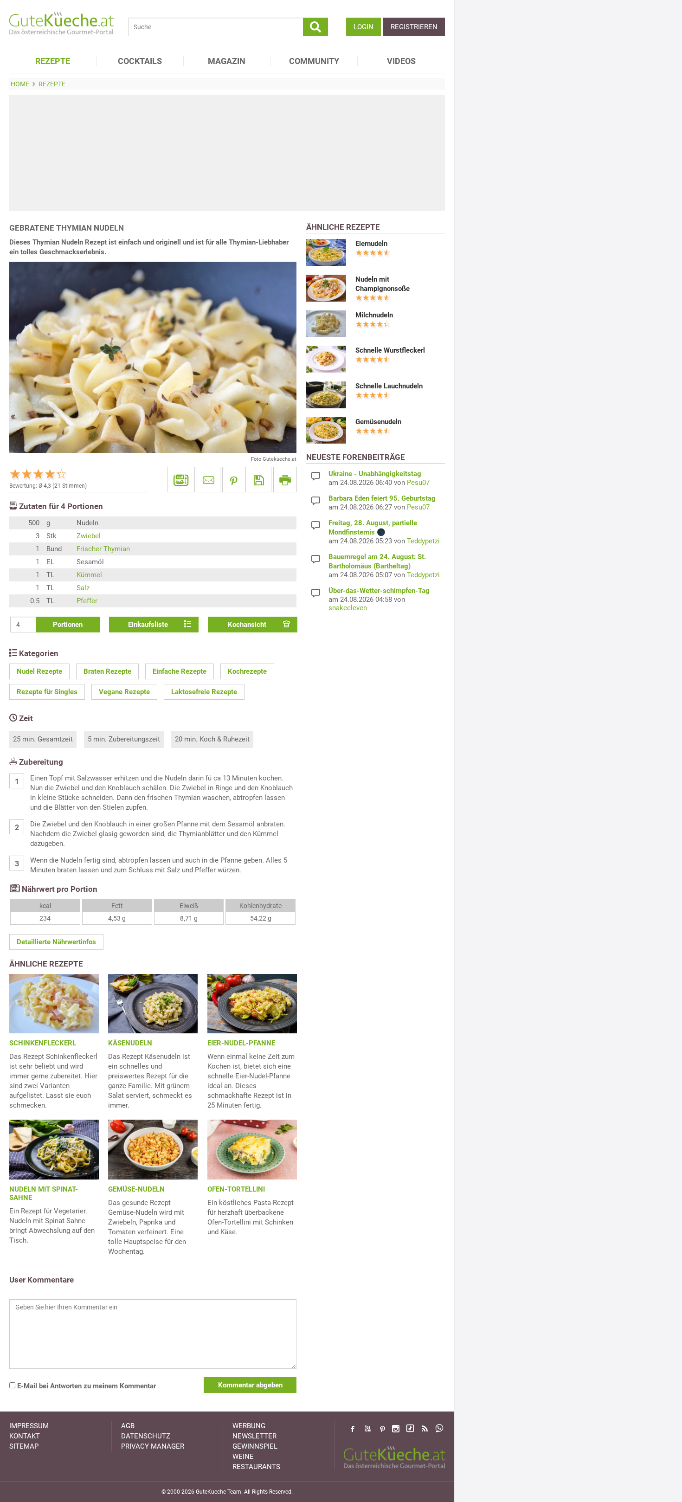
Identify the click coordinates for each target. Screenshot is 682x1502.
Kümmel (89, 575)
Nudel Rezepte (39, 671)
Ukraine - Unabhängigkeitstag (374, 474)
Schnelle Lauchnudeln (389, 386)
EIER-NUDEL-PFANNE (241, 1043)
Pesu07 (418, 482)
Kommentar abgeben (250, 1385)
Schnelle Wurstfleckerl (390, 350)
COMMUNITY (314, 61)
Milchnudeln (374, 315)
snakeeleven (347, 608)
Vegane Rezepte (124, 692)
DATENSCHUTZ (145, 1436)
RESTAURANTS (256, 1467)
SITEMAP (24, 1446)
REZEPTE (52, 61)
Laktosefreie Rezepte (204, 692)
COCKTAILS (140, 61)
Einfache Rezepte (179, 671)
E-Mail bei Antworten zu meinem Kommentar (85, 1386)
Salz (83, 588)
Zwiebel (89, 536)
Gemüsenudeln (378, 422)
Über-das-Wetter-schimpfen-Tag (379, 591)
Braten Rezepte (107, 671)
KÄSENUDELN (130, 1043)
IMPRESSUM (29, 1426)
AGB (128, 1426)
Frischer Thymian (103, 549)
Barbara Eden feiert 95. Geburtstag (382, 498)
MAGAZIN (226, 61)
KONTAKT (24, 1436)
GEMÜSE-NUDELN (136, 1189)
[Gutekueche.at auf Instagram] (395, 1428)
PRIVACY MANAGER (152, 1446)
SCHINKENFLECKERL (42, 1043)
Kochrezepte (247, 671)
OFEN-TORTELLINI (236, 1189)
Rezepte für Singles (47, 692)
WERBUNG (248, 1426)
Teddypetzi (423, 541)
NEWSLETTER (254, 1436)
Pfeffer (87, 601)
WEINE (243, 1456)
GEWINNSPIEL (254, 1446)
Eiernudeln (371, 243)
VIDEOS (401, 61)
